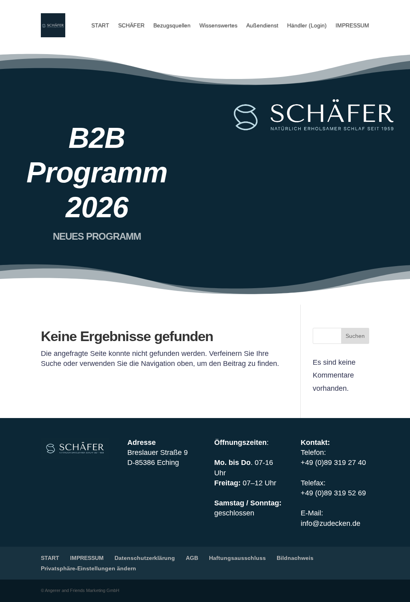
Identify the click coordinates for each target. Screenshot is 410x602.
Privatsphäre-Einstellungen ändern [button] (88, 568)
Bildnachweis (295, 558)
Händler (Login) (307, 25)
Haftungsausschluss (237, 558)
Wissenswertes (218, 25)
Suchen (355, 336)
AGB (192, 558)
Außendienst (262, 25)
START (100, 25)
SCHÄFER (131, 25)
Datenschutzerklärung (145, 558)
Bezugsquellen (172, 25)
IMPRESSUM (352, 25)
